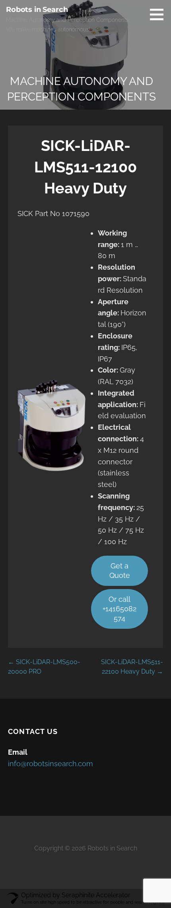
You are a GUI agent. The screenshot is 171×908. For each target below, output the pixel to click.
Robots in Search (37, 9)
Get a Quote (119, 571)
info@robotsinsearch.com (50, 763)
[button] (159, 14)
